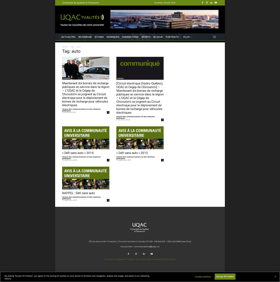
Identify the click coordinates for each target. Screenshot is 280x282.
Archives (120, 78)
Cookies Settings (203, 276)
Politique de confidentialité (139, 259)
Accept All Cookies (225, 276)
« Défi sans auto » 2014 (77, 153)
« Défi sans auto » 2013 (132, 153)
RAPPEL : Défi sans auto (78, 193)
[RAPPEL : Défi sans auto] (85, 178)
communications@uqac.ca (146, 246)
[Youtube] (216, 3)
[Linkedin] (211, 3)
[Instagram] (207, 3)
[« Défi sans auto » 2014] (85, 137)
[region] (140, 277)
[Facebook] (202, 3)
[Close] (275, 276)
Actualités (66, 78)
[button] (214, 36)
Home (64, 47)
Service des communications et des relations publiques (81, 110)
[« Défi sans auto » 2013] (140, 137)
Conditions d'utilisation (114, 259)
